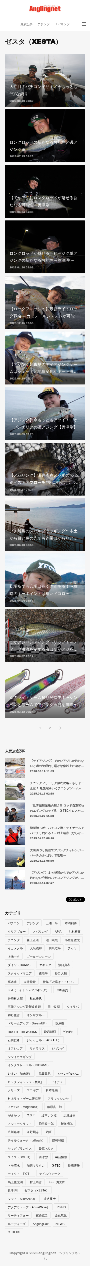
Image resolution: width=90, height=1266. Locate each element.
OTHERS (14, 1232)
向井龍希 (30, 981)
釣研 (49, 1132)
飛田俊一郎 (46, 1123)
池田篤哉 (52, 940)
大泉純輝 (36, 948)
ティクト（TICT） (20, 1173)
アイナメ (57, 1082)
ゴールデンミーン (39, 956)
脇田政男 (45, 1073)
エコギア (33, 1090)
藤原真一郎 (54, 1106)
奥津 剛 (13, 1190)
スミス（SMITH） (20, 1157)
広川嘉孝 (14, 1132)
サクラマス (37, 1048)
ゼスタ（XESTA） (36, 1190)
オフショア (15, 1048)
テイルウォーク (49, 1173)
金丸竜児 (61, 1215)
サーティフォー (18, 1215)
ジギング (58, 1048)
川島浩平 (55, 948)
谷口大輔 (61, 973)
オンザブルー (36, 1015)
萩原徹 (59, 1023)
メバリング (62, 24)
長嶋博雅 (74, 1165)
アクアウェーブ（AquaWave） (29, 1207)
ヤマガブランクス (20, 1148)
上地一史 (14, 956)
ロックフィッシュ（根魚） (26, 1082)
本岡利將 (71, 923)
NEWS (60, 1224)
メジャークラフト (20, 1123)
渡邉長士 (50, 1198)
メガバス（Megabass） (24, 1106)
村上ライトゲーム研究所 (24, 1098)
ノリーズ (14, 1090)
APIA (58, 931)
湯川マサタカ (36, 1165)
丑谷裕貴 (62, 990)
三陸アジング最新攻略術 (24, 1006)
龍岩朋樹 (50, 1031)
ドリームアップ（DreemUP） (28, 1023)
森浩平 (43, 973)
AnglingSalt (40, 1224)
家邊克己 (42, 1215)
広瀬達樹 (70, 1115)
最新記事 (26, 24)
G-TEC (56, 1165)
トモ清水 (14, 1165)
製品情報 (61, 1157)
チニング (14, 940)
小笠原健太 (72, 940)
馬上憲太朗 (15, 1182)
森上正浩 (33, 940)
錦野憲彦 (14, 1015)
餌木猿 (12, 981)
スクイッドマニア (20, 973)
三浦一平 (52, 923)
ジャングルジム (68, 1073)
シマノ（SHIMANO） (22, 1198)
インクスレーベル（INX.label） (29, 1065)
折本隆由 (52, 1090)
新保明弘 (67, 1123)
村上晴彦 (36, 1182)
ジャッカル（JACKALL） (44, 1040)
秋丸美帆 (36, 998)
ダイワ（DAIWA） (20, 965)
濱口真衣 (64, 965)
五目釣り (69, 1031)
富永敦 (43, 1157)
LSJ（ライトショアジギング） (28, 990)
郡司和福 (58, 1140)
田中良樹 (54, 1006)
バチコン (14, 923)
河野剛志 (33, 1132)
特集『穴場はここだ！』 (59, 981)
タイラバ (73, 1006)
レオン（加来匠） (20, 1073)
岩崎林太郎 (15, 998)
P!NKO (61, 1207)
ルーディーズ (17, 1224)
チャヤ (72, 948)
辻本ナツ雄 (49, 1115)
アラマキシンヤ (58, 1098)
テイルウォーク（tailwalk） (26, 1140)
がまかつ (14, 1115)
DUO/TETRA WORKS (22, 1031)
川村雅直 (74, 931)
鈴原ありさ (46, 1148)
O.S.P (30, 1115)
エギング (45, 965)
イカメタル (15, 948)
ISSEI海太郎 (57, 1182)
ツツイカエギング (20, 1057)
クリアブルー (17, 931)
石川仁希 (14, 1040)
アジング (44, 24)
